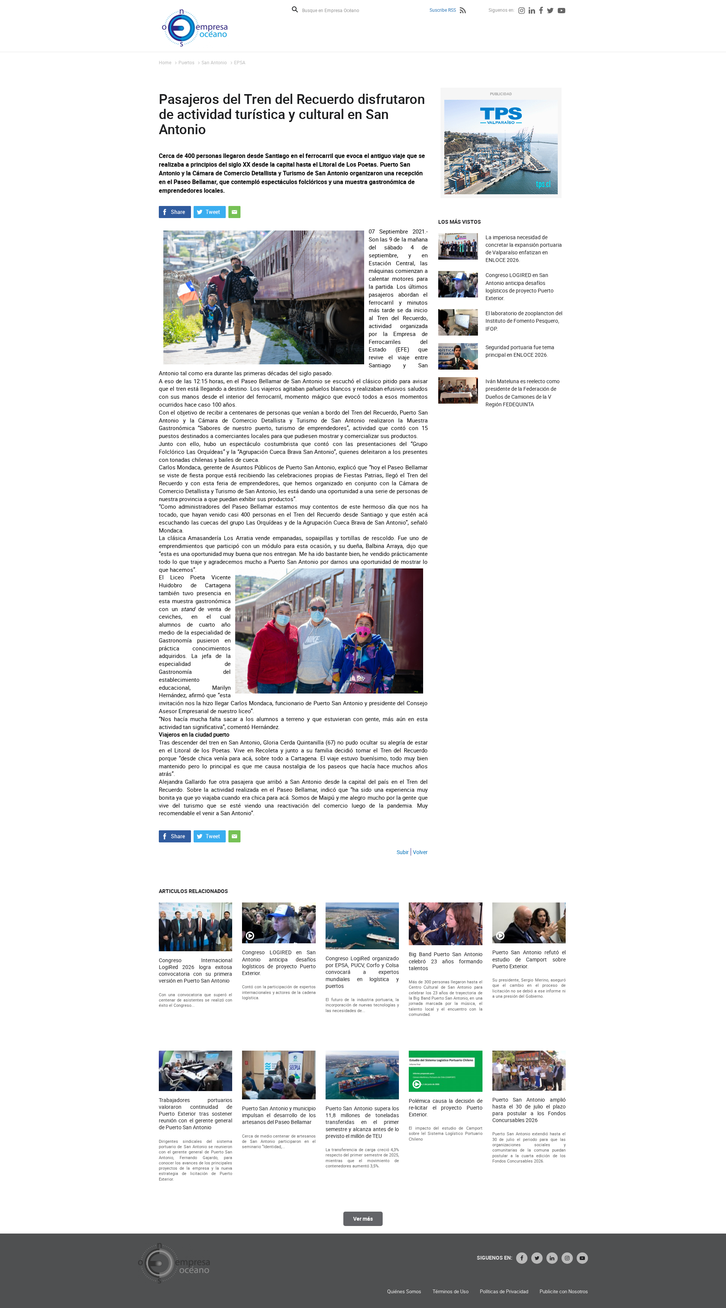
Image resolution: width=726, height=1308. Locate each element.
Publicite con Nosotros (564, 1291)
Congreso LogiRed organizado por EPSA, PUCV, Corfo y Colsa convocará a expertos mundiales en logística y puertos (362, 972)
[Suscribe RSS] (463, 11)
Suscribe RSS (443, 10)
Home (165, 62)
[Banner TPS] (501, 147)
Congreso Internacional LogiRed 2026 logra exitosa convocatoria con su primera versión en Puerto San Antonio (195, 970)
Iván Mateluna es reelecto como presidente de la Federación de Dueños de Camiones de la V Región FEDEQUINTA (523, 393)
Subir (403, 852)
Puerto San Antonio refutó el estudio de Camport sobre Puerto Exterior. (529, 959)
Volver (420, 852)
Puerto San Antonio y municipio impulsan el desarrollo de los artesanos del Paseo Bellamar (278, 1115)
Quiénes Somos (404, 1291)
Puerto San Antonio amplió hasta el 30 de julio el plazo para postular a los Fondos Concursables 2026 (529, 1110)
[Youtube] (561, 11)
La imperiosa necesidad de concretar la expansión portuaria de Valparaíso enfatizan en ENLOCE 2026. (524, 249)
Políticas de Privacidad (504, 1291)
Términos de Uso (450, 1291)
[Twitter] (550, 11)
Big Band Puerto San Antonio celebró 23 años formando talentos (445, 961)
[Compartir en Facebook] (175, 211)
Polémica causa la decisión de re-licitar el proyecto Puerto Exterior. (445, 1107)
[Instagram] (521, 11)
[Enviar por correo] (234, 211)
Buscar (295, 9)
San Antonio (214, 62)
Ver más (363, 1218)
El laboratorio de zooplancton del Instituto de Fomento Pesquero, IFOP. (524, 321)
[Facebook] (541, 11)
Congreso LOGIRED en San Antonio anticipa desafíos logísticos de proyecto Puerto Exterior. (520, 286)
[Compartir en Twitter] (210, 211)
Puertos (186, 62)
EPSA (239, 62)
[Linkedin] (532, 11)
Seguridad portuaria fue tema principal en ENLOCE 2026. (520, 351)
